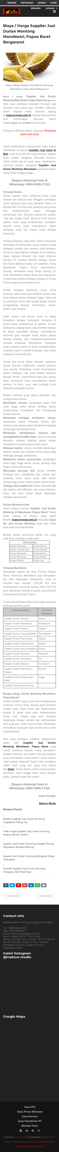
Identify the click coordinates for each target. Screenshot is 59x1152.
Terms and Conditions (25, 1146)
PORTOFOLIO (27, 2)
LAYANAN (50, 8)
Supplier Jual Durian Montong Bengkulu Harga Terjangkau (28, 858)
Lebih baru (13, 896)
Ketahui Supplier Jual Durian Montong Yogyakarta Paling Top (24, 821)
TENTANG (11, 2)
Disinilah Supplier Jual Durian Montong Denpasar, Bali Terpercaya (24, 870)
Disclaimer (48, 1142)
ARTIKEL (42, 2)
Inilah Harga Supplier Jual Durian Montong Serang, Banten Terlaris (26, 833)
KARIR (54, 2)
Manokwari (29, 169)
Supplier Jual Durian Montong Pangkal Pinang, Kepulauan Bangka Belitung (28, 845)
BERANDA (36, 8)
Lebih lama (45, 896)
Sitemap (40, 1146)
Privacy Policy (36, 1142)
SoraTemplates (20, 1137)
